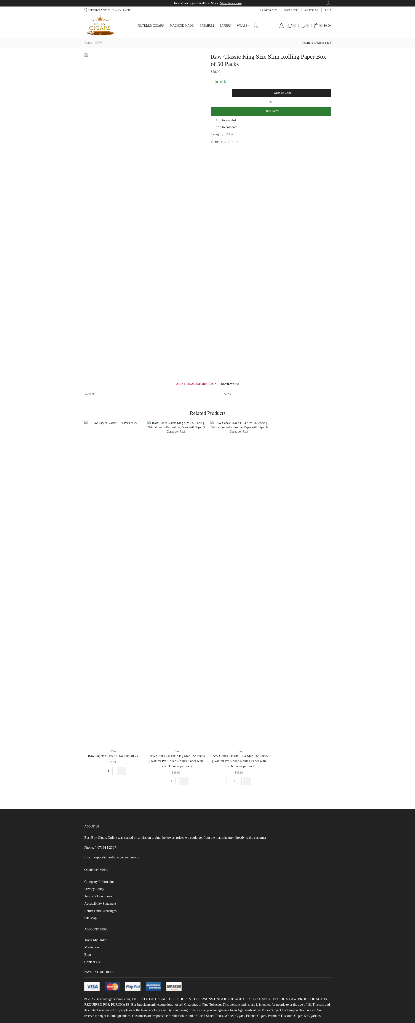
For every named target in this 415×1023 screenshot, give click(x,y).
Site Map (90, 918)
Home (88, 42)
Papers (225, 25)
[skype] (236, 141)
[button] (121, 771)
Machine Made (182, 25)
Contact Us (92, 962)
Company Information (99, 882)
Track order (290, 9)
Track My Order (95, 940)
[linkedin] (233, 141)
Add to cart (282, 92)
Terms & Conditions (98, 896)
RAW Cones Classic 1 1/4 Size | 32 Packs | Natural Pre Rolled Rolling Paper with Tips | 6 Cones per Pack (239, 761)
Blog (87, 954)
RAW (98, 42)
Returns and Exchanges (100, 911)
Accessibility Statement (100, 903)
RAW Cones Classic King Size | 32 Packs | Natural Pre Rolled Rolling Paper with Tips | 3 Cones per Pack (176, 761)
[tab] (196, 384)
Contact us (311, 9)
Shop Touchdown (231, 3)
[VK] (225, 141)
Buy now (272, 111)
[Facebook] (221, 141)
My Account (92, 947)
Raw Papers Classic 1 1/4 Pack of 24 (113, 756)
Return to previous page (316, 42)
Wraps (242, 25)
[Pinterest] (229, 141)
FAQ (328, 9)
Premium (207, 25)
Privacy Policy (94, 889)
